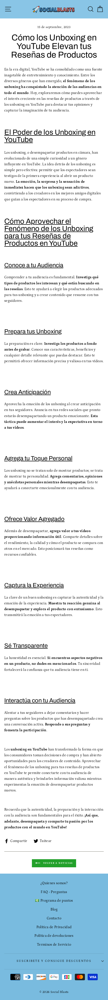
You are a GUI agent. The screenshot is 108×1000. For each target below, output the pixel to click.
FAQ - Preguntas (54, 892)
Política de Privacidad (54, 927)
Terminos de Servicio (54, 945)
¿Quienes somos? (54, 883)
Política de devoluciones (54, 936)
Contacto (54, 918)
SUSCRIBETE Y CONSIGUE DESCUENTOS (54, 961)
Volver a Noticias (57, 863)
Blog (54, 909)
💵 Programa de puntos (54, 901)
